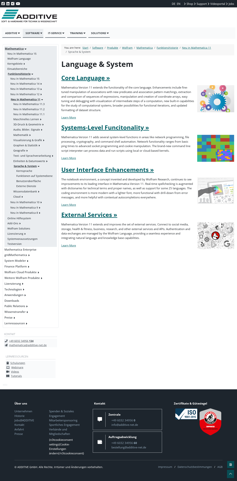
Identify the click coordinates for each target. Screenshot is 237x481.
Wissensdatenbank (25, 191)
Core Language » (85, 78)
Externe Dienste (26, 186)
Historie (19, 416)
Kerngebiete (15, 63)
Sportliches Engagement (64, 425)
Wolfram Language (19, 58)
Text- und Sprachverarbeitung (32, 155)
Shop (189, 4)
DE (174, 4)
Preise (8, 317)
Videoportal (217, 4)
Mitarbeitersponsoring (63, 420)
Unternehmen (23, 411)
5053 (5, 384)
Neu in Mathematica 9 (24, 207)
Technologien (13, 289)
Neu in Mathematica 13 (24, 89)
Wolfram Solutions (18, 228)
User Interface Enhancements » (107, 170)
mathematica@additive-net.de (28, 345)
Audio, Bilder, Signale (26, 129)
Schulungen (17, 363)
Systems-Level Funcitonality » (105, 127)
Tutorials (16, 376)
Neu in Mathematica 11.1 (29, 114)
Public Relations (14, 306)
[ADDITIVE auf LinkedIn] (8, 3)
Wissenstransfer (15, 312)
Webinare (17, 367)
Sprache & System (25, 166)
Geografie (19, 150)
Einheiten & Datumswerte (29, 161)
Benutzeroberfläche (28, 181)
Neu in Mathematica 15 (21, 53)
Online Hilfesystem (19, 218)
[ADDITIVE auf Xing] (13, 3)
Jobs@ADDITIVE (24, 420)
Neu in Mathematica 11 (25, 99)
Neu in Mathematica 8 (24, 212)
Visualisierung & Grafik (27, 140)
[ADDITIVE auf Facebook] (3, 3)
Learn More (68, 117)
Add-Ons (12, 223)
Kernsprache (24, 171)
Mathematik (20, 135)
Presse (18, 434)
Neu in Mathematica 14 (24, 83)
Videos (15, 371)
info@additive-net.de (124, 425)
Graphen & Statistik (25, 145)
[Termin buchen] (230, 464)
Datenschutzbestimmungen (195, 467)
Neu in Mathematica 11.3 (29, 104)
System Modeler (15, 260)
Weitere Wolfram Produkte (22, 278)
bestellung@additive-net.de (128, 447)
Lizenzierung (15, 233)
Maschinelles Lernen (26, 119)
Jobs (231, 4)
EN (178, 4)
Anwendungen (13, 295)
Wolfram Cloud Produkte (20, 272)
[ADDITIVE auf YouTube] (18, 3)
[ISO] (186, 414)
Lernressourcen (14, 323)
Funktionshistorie (19, 74)
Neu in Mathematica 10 (24, 202)
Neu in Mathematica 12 (24, 94)
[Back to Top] (230, 474)
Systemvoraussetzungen (22, 239)
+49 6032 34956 (21, 341)
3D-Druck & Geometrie (27, 124)
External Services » (89, 215)
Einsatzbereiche (17, 69)
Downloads (11, 300)
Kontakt (19, 425)
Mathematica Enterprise (20, 249)
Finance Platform (15, 266)
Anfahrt (19, 429)
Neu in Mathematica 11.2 (29, 109)
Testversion (14, 244)
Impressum (165, 467)
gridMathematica (15, 255)
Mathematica (14, 48)
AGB (220, 467)
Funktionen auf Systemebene (34, 176)
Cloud (17, 196)
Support (201, 4)
